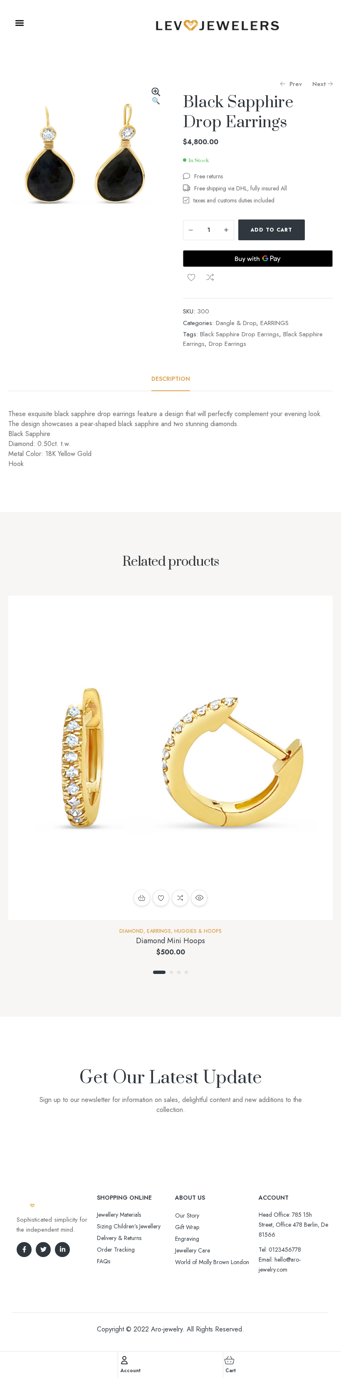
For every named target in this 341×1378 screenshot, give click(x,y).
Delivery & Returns (119, 1238)
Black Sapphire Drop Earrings (239, 334)
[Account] (124, 1360)
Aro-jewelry (167, 1329)
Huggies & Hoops (198, 931)
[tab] (170, 379)
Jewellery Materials (119, 1214)
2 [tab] (171, 972)
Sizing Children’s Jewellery (129, 1226)
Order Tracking (116, 1249)
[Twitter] (43, 1249)
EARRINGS (274, 323)
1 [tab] (159, 972)
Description (170, 379)
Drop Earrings (227, 343)
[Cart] (229, 1360)
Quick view (199, 898)
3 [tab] (178, 972)
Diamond (131, 931)
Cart (230, 1370)
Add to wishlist (191, 277)
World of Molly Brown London (212, 1262)
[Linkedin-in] (62, 1249)
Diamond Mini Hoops (170, 940)
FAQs (103, 1261)
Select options (141, 898)
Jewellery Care (192, 1250)
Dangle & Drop (236, 323)
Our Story (187, 1215)
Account (130, 1370)
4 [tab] (186, 972)
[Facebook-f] (24, 1249)
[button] (19, 23)
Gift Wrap (187, 1227)
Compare (210, 277)
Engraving (187, 1239)
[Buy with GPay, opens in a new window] (258, 258)
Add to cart (271, 230)
